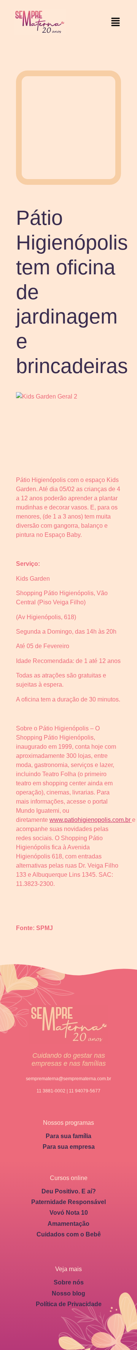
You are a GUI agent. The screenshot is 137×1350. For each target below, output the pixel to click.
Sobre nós (69, 1282)
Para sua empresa (69, 1146)
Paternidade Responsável (68, 1202)
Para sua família (68, 1136)
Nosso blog (68, 1293)
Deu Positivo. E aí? (68, 1191)
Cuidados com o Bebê (69, 1234)
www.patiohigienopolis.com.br (90, 820)
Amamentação (68, 1223)
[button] (115, 22)
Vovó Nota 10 (68, 1212)
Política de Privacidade (69, 1304)
